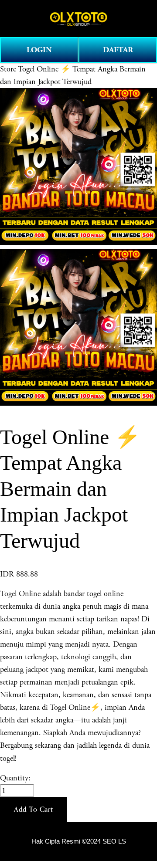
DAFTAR (118, 49)
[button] (33, 809)
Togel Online (20, 594)
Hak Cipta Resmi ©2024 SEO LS (78, 841)
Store (8, 69)
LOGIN (39, 49)
